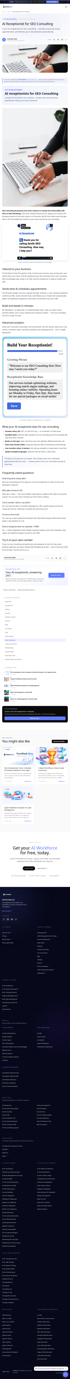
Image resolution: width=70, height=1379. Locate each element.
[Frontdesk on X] (3, 919)
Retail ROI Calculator (43, 1202)
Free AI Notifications (43, 1118)
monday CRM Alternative (44, 1335)
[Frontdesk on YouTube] (11, 919)
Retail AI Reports (42, 1209)
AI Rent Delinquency (8, 1189)
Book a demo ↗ (7, 911)
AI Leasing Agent (7, 1179)
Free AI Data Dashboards (9, 1121)
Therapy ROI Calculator (9, 1296)
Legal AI (4, 1006)
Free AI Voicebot (7, 1112)
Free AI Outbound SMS (9, 1124)
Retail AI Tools (41, 1199)
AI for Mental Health (8, 1269)
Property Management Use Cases (12, 1175)
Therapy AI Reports (8, 1302)
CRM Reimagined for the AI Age (47, 936)
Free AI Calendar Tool (8, 1118)
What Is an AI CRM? (8, 1322)
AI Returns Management (44, 1182)
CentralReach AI (7, 1289)
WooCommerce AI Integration (46, 1192)
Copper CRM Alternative (44, 1352)
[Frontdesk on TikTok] (16, 919)
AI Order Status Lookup (44, 1175)
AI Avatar (5, 1060)
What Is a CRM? (7, 1318)
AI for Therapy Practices (9, 992)
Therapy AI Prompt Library (10, 1299)
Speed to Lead (6, 1335)
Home (3, 11)
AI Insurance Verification (9, 1275)
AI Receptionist (41, 933)
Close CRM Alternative (44, 1345)
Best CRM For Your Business (45, 1318)
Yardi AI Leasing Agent (9, 1229)
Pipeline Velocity (7, 1339)
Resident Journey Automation (11, 1172)
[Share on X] (54, 39)
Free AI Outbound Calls (44, 1121)
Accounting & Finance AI (9, 1002)
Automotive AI (6, 1009)
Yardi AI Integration (8, 1195)
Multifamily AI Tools (8, 1236)
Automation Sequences (9, 1079)
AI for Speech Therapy (9, 1265)
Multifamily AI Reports (9, 1246)
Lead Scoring (6, 1328)
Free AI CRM (6, 1115)
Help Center (40, 943)
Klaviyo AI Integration (43, 1195)
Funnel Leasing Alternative (10, 1216)
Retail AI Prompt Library (44, 1206)
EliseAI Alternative (7, 1212)
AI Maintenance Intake (9, 1185)
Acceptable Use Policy (62, 1373)
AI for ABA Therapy (8, 1262)
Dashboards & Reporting (44, 1047)
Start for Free (55, 575)
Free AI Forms (41, 1112)
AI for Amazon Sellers (43, 1185)
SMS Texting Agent (8, 1043)
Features (39, 946)
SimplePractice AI (7, 1279)
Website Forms (6, 1050)
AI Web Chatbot (7, 1037)
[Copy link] (66, 39)
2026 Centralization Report (45, 970)
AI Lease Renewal (7, 1192)
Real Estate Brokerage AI (9, 999)
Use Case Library (42, 953)
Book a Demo (42, 868)
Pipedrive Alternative (43, 1328)
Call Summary (6, 1355)
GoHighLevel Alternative (44, 1339)
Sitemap (39, 960)
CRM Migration (6, 1349)
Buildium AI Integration (9, 1209)
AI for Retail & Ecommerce (10, 989)
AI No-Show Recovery (8, 1272)
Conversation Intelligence (10, 1352)
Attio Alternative (42, 1359)
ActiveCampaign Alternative (45, 1349)
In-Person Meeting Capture (10, 1057)
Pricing (4, 936)
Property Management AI (10, 996)
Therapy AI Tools (7, 1292)
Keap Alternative (42, 1342)
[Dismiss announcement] (68, 2)
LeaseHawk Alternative (9, 1222)
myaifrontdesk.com (31, 79)
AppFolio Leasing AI (8, 1226)
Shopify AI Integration (44, 1189)
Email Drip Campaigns (9, 1083)
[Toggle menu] (66, 6)
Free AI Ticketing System (44, 1115)
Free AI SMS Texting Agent (10, 1108)
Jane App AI (5, 1286)
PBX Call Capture (7, 1053)
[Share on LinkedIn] (58, 39)
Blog (8, 11)
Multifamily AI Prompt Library (11, 1243)
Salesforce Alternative (43, 1325)
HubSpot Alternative (43, 1322)
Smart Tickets (41, 1037)
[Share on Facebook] (62, 39)
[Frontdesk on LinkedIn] (7, 919)
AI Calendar (40, 1040)
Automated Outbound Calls (10, 1073)
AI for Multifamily (7, 986)
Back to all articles (9, 590)
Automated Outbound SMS (10, 1076)
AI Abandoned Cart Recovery (46, 1179)
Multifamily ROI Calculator (10, 1239)
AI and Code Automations (10, 1086)
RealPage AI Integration (9, 1199)
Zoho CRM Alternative (43, 1332)
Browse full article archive (26, 590)
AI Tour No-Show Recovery (10, 1182)
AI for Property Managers (10, 1232)
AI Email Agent (6, 1040)
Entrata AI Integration (9, 1206)
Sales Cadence (6, 1342)
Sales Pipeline (6, 1325)
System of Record (7, 1345)
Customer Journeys (43, 949)
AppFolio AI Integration (9, 1202)
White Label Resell (7, 943)
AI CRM (39, 1033)
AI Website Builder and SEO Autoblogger (14, 1047)
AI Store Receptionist (43, 1172)
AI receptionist (6, 902)
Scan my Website (51, 2)
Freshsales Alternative (44, 1355)
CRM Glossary (6, 1315)
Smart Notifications (43, 1043)
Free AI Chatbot (41, 1108)
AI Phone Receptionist (9, 1033)
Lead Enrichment (7, 1332)
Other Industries (10, 19)
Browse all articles (59, 741)
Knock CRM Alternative (9, 1219)
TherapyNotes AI (7, 1282)
